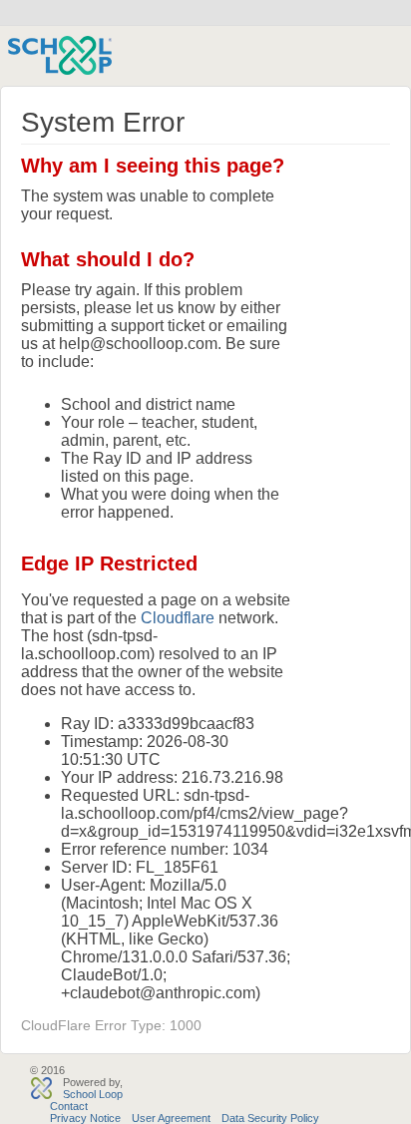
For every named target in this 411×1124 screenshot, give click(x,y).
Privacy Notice (85, 1118)
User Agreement (171, 1118)
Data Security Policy (270, 1118)
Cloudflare (177, 617)
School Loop (93, 1094)
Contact (69, 1106)
